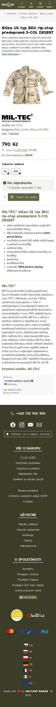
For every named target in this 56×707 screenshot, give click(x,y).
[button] (31, 5)
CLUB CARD (28, 457)
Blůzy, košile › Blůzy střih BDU (31, 129)
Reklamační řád (28, 473)
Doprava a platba (28, 468)
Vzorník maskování (28, 529)
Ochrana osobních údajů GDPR (28, 496)
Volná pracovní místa (28, 590)
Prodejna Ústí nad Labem (28, 585)
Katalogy (28, 535)
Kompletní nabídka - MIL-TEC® (21, 368)
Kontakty (28, 568)
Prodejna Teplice (28, 579)
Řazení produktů (28, 490)
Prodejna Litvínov (28, 574)
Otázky (28, 540)
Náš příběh (30, 597)
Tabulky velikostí (28, 524)
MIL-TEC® (17, 125)
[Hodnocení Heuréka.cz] (17, 614)
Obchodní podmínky (28, 463)
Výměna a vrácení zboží (28, 479)
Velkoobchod (28, 545)
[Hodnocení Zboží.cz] (35, 614)
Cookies (28, 501)
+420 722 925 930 (30, 413)
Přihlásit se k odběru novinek (30, 434)
